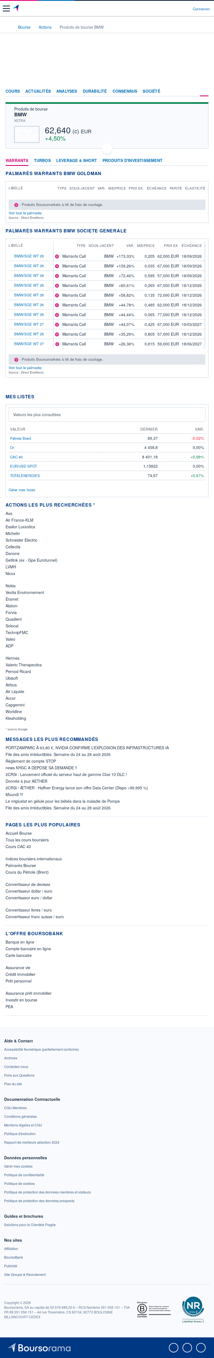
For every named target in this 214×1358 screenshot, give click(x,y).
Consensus (125, 91)
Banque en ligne (20, 942)
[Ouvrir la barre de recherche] (178, 8)
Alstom (12, 605)
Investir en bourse (21, 1000)
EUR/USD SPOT (23, 466)
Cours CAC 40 (18, 846)
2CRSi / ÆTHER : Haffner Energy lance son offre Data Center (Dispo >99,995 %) (77, 787)
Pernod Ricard (18, 671)
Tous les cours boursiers (27, 840)
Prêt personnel (18, 981)
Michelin (13, 533)
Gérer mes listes (22, 489)
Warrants (17, 160)
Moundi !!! (14, 794)
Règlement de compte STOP (31, 761)
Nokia (11, 585)
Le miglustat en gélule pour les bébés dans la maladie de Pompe (63, 801)
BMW (20, 114)
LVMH (11, 566)
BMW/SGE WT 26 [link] (29, 256)
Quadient (14, 619)
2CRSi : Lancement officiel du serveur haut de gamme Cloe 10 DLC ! (66, 774)
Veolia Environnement (25, 592)
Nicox (10, 573)
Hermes (13, 658)
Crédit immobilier (20, 974)
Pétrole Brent (20, 438)
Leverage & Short (76, 160)
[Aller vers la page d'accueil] (16, 8)
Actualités (38, 91)
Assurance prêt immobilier (29, 993)
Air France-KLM (19, 520)
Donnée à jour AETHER (26, 781)
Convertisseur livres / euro (29, 910)
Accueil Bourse (19, 833)
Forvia (11, 612)
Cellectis (13, 546)
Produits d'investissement (132, 160)
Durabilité (95, 91)
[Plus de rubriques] (204, 91)
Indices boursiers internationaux (34, 858)
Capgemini (15, 705)
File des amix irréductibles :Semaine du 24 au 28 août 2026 (58, 754)
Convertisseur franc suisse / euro (35, 916)
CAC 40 (16, 457)
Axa (9, 513)
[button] (6, 8)
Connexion (201, 9)
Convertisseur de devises (28, 884)
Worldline (14, 711)
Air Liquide (15, 691)
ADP (9, 646)
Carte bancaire (19, 955)
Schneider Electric (21, 540)
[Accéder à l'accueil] (8, 27)
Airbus (11, 684)
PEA (9, 1006)
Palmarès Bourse (21, 865)
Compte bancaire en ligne (28, 948)
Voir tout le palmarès (25, 212)
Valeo (10, 639)
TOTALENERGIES (25, 475)
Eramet (12, 599)
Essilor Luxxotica (20, 526)
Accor (11, 698)
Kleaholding (16, 718)
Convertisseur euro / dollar (29, 897)
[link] (41, 1049)
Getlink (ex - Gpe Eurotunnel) (31, 560)
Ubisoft (12, 678)
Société (151, 91)
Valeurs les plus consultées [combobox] (37, 414)
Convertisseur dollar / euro (29, 891)
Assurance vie (18, 967)
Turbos (42, 160)
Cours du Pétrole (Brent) (27, 872)
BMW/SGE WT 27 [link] (29, 324)
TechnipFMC (17, 632)
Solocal (12, 625)
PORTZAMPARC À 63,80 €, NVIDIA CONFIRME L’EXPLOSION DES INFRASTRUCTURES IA (87, 747)
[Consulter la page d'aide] (186, 8)
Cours (13, 91)
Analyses (66, 91)
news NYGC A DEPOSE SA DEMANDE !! (41, 767)
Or (12, 447)
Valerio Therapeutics (24, 664)
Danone (13, 553)
